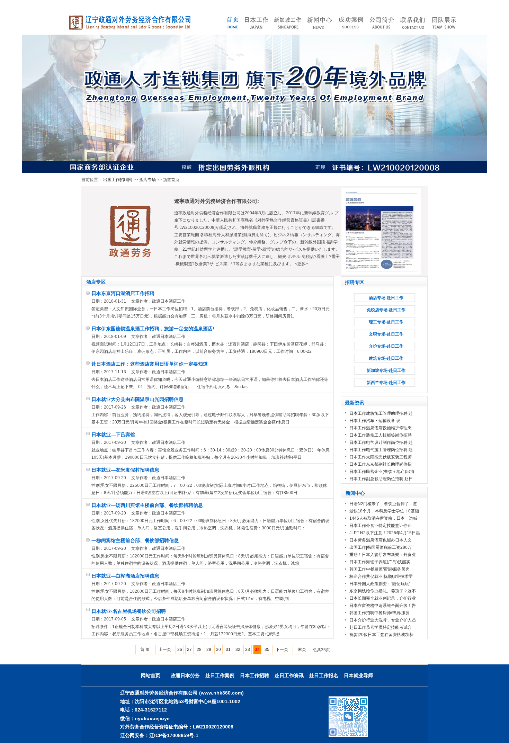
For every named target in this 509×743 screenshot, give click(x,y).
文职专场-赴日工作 (386, 334)
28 (199, 649)
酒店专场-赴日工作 (386, 297)
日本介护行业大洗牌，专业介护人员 (382, 620)
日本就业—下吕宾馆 (113, 434)
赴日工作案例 (219, 675)
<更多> (301, 263)
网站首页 (150, 675)
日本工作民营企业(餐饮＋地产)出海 (381, 471)
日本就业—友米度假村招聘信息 (125, 470)
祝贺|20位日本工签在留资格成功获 (381, 634)
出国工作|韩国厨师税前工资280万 (380, 547)
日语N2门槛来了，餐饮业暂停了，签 (383, 503)
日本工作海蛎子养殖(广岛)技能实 (379, 562)
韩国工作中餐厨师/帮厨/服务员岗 (379, 569)
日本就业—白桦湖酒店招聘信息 (125, 576)
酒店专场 (147, 179)
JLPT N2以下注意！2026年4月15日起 (384, 532)
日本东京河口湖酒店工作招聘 (122, 293)
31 (228, 649)
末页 (302, 649)
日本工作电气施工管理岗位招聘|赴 (381, 449)
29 (208, 649)
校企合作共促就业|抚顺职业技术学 (381, 576)
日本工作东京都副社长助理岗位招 (380, 464)
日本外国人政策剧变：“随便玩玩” (379, 583)
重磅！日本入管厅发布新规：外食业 (382, 554)
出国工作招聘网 (117, 179)
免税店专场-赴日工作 (386, 309)
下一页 (282, 649)
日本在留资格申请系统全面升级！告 (382, 605)
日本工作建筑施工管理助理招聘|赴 (381, 413)
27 (189, 649)
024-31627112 (151, 710)
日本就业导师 (358, 675)
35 (267, 649)
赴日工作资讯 (289, 675)
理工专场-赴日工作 (386, 322)
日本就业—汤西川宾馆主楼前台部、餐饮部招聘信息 (147, 505)
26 (179, 649)
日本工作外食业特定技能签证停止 (380, 525)
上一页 (165, 649)
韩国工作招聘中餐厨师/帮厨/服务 (379, 612)
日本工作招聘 (254, 675)
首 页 (145, 649)
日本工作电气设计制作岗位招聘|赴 (381, 442)
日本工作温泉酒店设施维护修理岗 (380, 428)
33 (247, 649)
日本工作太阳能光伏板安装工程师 (380, 457)
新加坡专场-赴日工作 (386, 370)
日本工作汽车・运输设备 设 (374, 420)
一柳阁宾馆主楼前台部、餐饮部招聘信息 (135, 540)
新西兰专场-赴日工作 (386, 382)
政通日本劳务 (185, 675)
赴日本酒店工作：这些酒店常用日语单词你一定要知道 (149, 364)
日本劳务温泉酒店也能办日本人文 (380, 540)
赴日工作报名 (323, 675)
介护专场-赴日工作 (386, 346)
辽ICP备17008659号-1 (173, 735)
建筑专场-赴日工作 (386, 358)
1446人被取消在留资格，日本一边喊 (383, 518)
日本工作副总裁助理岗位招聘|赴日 (381, 478)
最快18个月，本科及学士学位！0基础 (384, 511)
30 (218, 649)
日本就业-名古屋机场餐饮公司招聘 (128, 611)
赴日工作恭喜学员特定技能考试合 (380, 627)
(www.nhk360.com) (221, 693)
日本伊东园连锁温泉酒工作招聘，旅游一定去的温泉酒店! (152, 328)
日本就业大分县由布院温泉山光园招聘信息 (137, 399)
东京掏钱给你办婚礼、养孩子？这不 (382, 591)
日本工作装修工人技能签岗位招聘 (380, 435)
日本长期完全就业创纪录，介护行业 (382, 598)
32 (237, 649)
